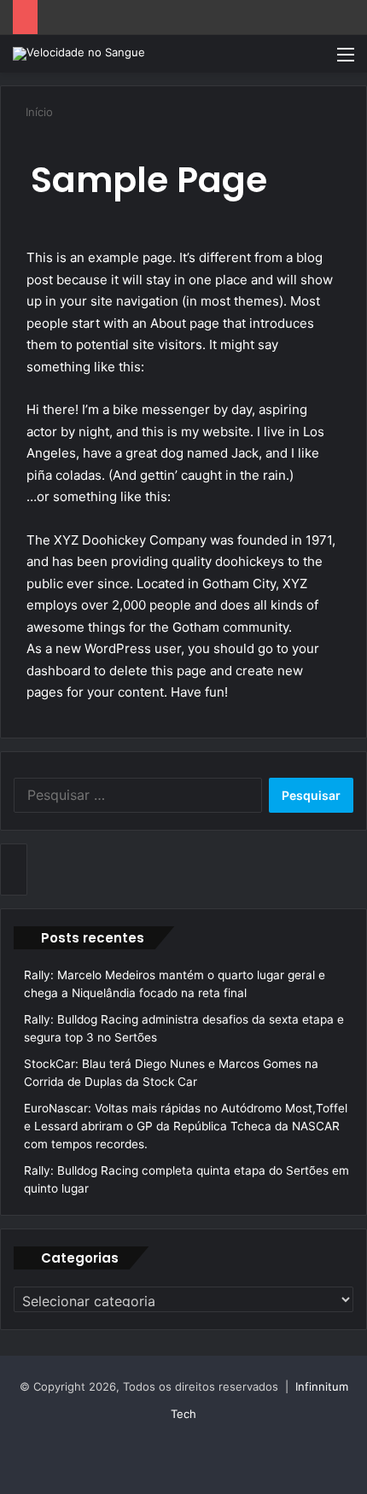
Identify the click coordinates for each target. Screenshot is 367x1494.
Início (37, 112)
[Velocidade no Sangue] (79, 54)
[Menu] (345, 60)
